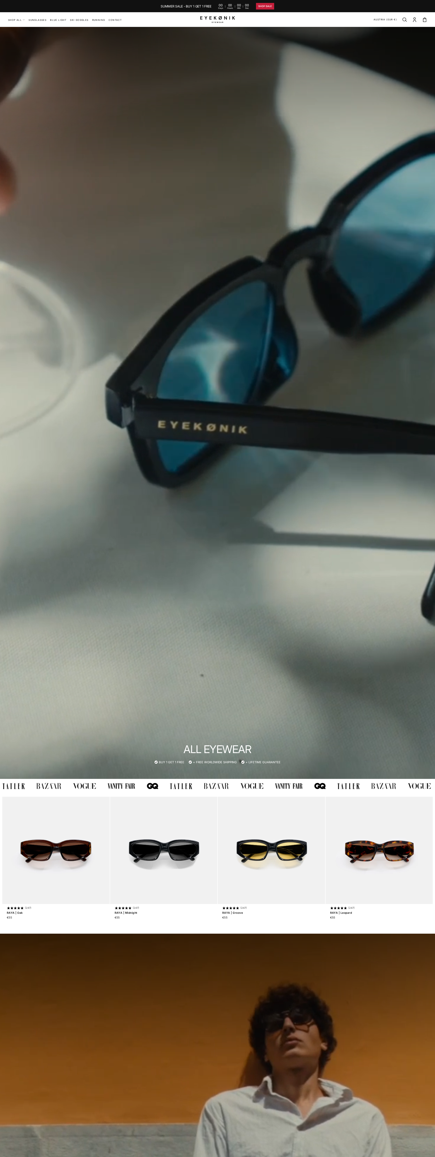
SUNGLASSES (37, 20)
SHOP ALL (15, 20)
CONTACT (115, 20)
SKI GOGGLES (79, 20)
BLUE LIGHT (58, 20)
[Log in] (414, 20)
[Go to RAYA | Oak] (56, 850)
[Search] (404, 20)
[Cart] (424, 20)
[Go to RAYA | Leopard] (379, 850)
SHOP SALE (265, 6)
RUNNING (98, 20)
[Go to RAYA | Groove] (271, 850)
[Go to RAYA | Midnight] (164, 850)
